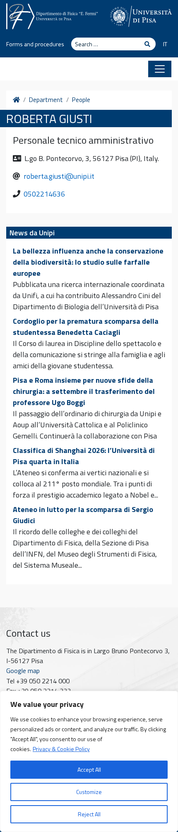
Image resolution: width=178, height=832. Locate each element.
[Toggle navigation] (159, 69)
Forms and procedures (35, 44)
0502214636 (44, 193)
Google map (23, 671)
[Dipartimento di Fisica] (52, 15)
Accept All (89, 769)
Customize (89, 791)
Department (46, 99)
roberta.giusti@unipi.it (59, 176)
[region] (89, 761)
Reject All (89, 814)
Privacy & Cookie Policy (61, 748)
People (81, 99)
